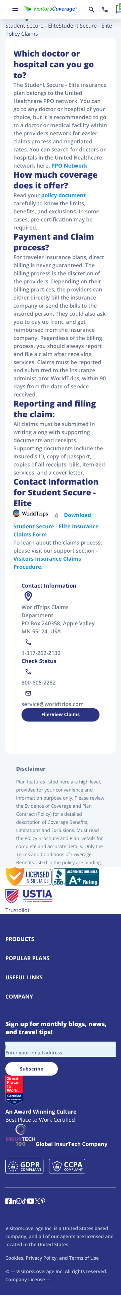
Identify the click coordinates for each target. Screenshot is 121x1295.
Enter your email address (33, 1053)
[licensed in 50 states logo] (28, 884)
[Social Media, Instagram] (19, 1201)
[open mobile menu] (15, 9)
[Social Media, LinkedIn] (13, 1201)
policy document (63, 195)
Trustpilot (17, 910)
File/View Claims (60, 714)
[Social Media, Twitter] (37, 1201)
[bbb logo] (75, 884)
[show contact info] (104, 9)
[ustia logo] (28, 902)
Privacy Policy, (42, 1258)
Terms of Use (83, 1258)
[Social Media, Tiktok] (24, 1201)
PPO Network (69, 165)
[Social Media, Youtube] (30, 1201)
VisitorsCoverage (35, 1271)
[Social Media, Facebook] (8, 1201)
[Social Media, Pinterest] (43, 1201)
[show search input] (91, 9)
